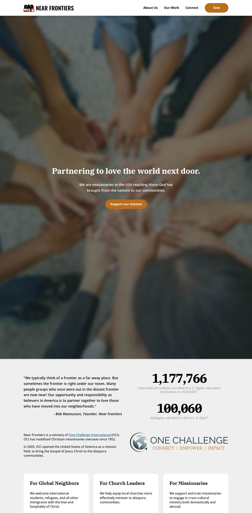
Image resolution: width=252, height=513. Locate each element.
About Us (150, 8)
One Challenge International (90, 435)
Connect (191, 8)
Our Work (171, 8)
